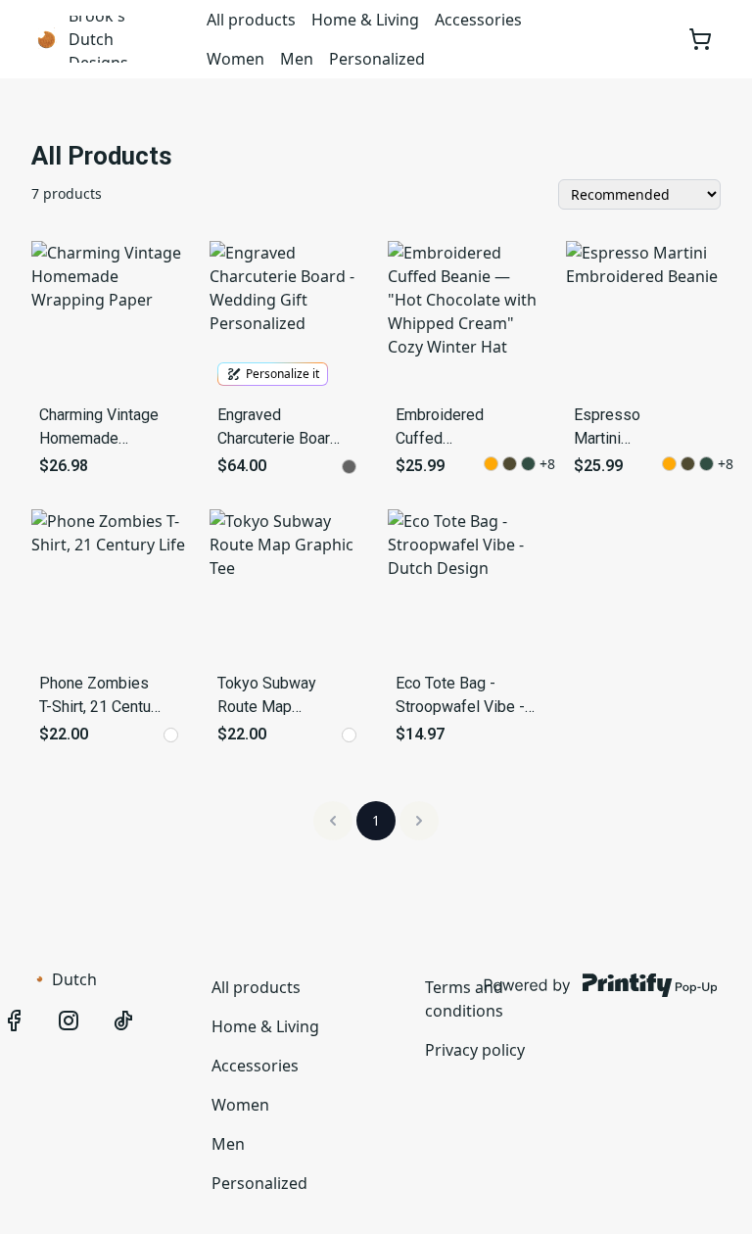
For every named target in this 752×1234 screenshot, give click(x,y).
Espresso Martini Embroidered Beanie (618, 428)
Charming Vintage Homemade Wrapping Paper (99, 428)
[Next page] (419, 820)
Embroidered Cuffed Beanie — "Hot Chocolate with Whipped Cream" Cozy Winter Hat (440, 428)
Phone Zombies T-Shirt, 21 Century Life (101, 696)
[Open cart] (700, 39)
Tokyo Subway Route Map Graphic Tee (266, 696)
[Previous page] (332, 820)
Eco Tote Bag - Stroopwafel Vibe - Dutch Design (460, 696)
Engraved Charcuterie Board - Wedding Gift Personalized (278, 428)
